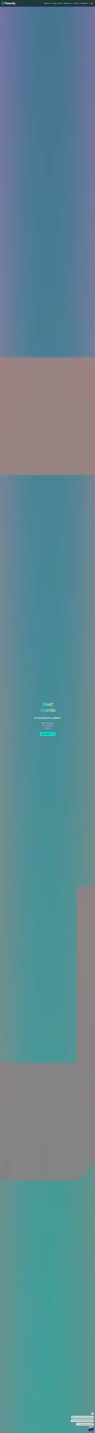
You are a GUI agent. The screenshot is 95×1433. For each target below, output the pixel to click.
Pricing (54, 3)
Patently (84, 3)
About (60, 3)
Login (91, 3)
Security (76, 3)
